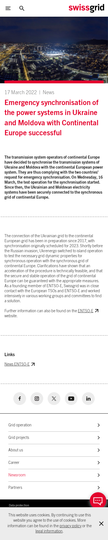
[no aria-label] (19, 398)
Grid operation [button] (20, 425)
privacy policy (70, 526)
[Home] (86, 8)
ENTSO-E (85, 311)
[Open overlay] (98, 500)
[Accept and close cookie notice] (101, 523)
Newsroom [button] (17, 475)
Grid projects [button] (18, 438)
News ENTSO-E (17, 364)
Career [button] (13, 463)
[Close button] (22, 8)
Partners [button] (15, 488)
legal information (49, 531)
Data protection (19, 505)
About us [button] (15, 450)
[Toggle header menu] (8, 8)
